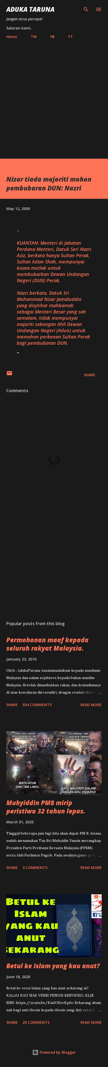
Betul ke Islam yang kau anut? (53, 965)
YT (70, 36)
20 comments (36, 1022)
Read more (91, 704)
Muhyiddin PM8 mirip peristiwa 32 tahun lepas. (45, 806)
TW (34, 36)
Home (11, 36)
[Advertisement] (54, 96)
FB (52, 36)
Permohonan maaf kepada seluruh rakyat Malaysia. (47, 644)
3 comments (35, 867)
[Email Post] (9, 374)
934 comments (37, 704)
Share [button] (89, 374)
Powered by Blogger (57, 1052)
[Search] (86, 9)
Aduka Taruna (30, 9)
